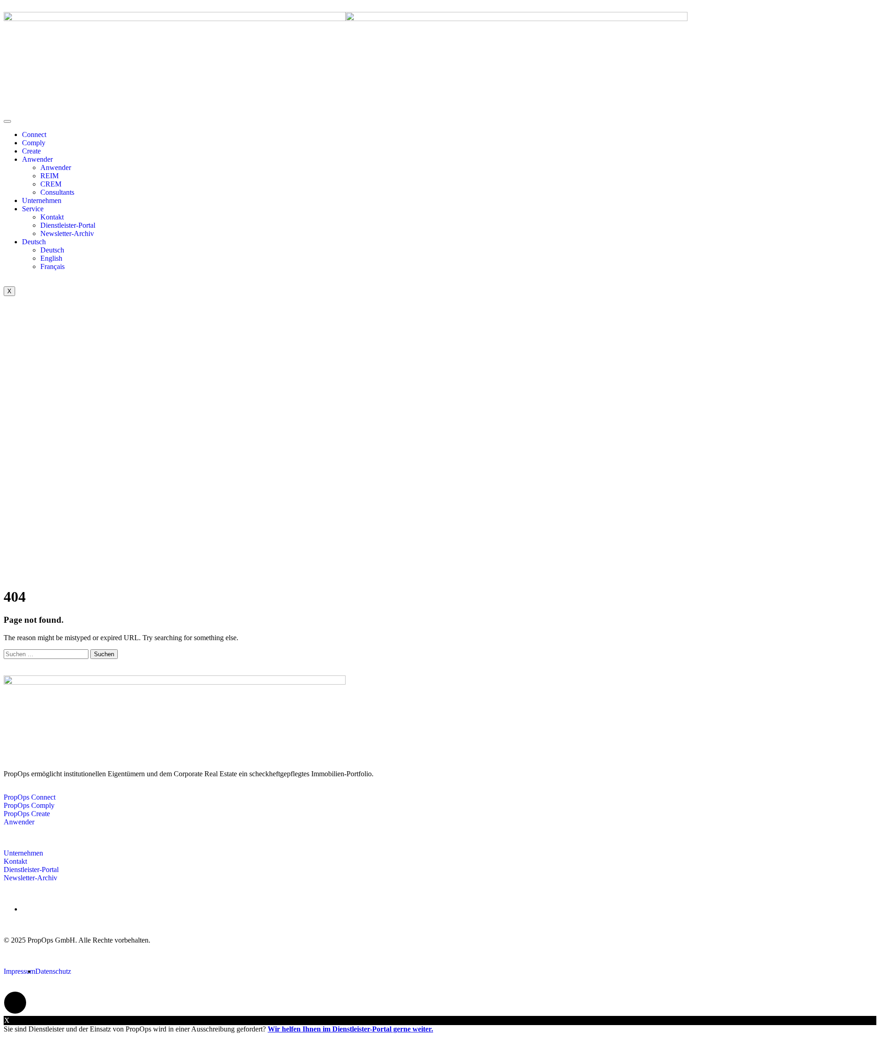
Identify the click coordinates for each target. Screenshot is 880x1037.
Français (52, 266)
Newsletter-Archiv (67, 233)
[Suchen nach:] (47, 654)
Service (33, 209)
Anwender (37, 159)
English (51, 258)
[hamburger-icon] (7, 121)
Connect (34, 134)
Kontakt (52, 217)
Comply (33, 143)
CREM (50, 184)
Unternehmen (41, 200)
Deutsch (34, 242)
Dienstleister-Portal (67, 225)
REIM (49, 176)
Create (31, 151)
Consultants (57, 192)
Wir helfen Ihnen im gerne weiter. (350, 1029)
